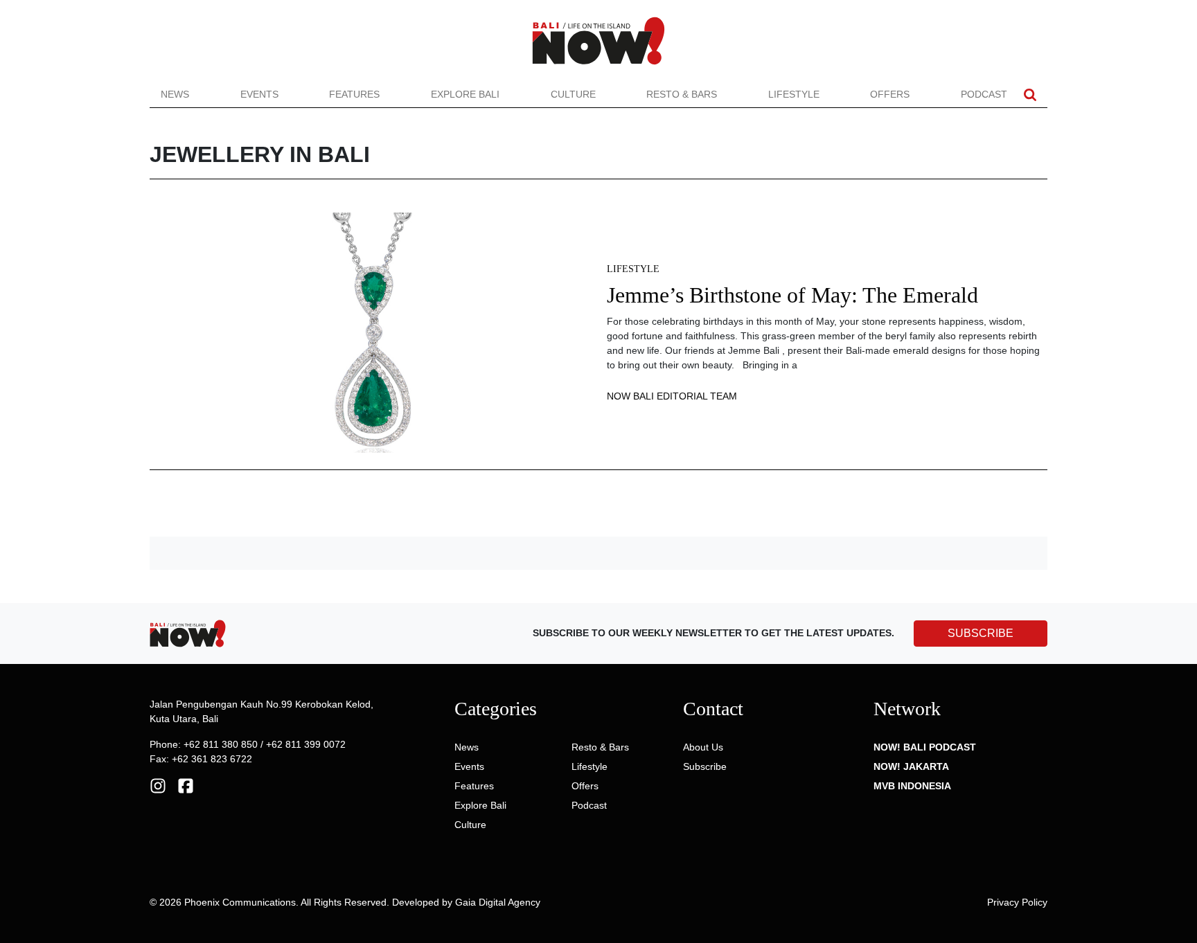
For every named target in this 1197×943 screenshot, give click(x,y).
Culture (573, 94)
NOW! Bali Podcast (925, 747)
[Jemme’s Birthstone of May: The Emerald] (370, 331)
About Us (703, 747)
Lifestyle (793, 94)
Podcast (984, 94)
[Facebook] (185, 785)
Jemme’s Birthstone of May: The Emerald (792, 294)
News (175, 94)
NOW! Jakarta (911, 766)
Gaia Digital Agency (497, 902)
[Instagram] (158, 785)
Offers (890, 94)
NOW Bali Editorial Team (672, 396)
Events (259, 94)
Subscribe (705, 766)
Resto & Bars (681, 94)
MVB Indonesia (912, 785)
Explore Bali (465, 94)
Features (354, 94)
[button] (1030, 94)
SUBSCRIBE (980, 633)
